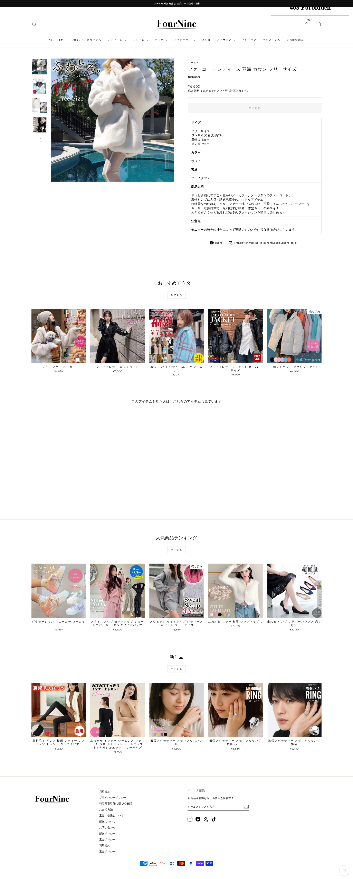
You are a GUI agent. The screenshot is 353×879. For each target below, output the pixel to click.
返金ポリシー (107, 839)
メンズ (206, 39)
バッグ (160, 39)
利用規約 (104, 791)
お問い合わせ (107, 827)
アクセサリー (183, 39)
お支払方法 (106, 809)
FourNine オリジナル (86, 39)
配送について (107, 821)
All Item (56, 39)
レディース (115, 39)
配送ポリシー (107, 833)
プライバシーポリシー (113, 797)
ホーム (192, 62)
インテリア (249, 39)
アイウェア (224, 39)
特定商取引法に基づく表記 (115, 803)
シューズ (139, 39)
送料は (198, 90)
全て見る (176, 295)
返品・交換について (111, 815)
